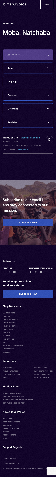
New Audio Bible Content (14, 403)
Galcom (6, 352)
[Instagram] (9, 272)
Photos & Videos (41, 377)
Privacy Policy (9, 458)
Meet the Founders (11, 422)
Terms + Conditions (11, 463)
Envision (6, 316)
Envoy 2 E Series (10, 319)
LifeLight (7, 332)
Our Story (7, 419)
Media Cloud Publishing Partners (18, 400)
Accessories (8, 349)
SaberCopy (8, 368)
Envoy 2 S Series (10, 326)
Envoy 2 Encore (10, 323)
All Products (9, 313)
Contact (6, 432)
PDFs (5, 377)
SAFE (5, 342)
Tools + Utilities (10, 371)
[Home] (14, 4)
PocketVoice (8, 339)
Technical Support (11, 374)
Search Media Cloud (12, 393)
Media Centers (9, 435)
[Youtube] (14, 272)
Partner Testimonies (43, 371)
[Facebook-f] (4, 272)
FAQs (5, 438)
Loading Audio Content (13, 396)
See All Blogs (40, 368)
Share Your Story (42, 374)
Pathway (6, 336)
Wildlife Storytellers (13, 345)
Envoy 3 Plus (9, 329)
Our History (8, 425)
